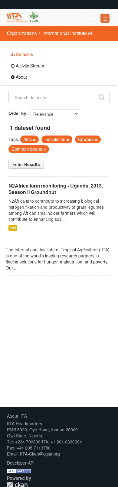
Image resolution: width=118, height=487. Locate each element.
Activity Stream (29, 66)
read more (28, 268)
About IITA (17, 416)
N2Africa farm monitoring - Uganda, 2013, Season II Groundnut (55, 188)
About (21, 77)
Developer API (20, 463)
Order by (17, 113)
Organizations (22, 33)
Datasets (24, 54)
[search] (101, 97)
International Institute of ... (69, 33)
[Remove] (34, 139)
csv (13, 227)
